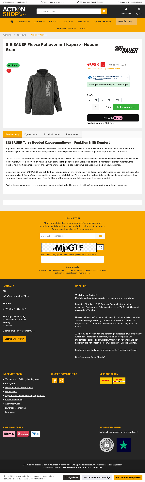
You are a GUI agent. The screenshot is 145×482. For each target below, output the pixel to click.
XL (109, 100)
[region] (43, 92)
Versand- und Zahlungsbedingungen (22, 379)
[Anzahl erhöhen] (102, 107)
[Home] (11, 21)
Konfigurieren (71, 477)
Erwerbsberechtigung (15, 408)
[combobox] (69, 11)
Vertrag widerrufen (14, 339)
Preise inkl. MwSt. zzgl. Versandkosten (103, 69)
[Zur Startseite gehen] (14, 11)
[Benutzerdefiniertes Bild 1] (124, 445)
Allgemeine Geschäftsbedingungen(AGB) (25, 395)
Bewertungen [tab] (72, 134)
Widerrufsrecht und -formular (19, 387)
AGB (104, 270)
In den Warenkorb (126, 107)
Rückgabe (10, 383)
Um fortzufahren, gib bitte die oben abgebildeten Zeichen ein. (68, 255)
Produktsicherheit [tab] (52, 134)
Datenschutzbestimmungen (61, 270)
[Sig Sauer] (126, 49)
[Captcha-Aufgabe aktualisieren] (100, 247)
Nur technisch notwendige (97, 477)
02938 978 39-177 (14, 308)
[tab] (12, 134)
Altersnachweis (12, 404)
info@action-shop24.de (16, 296)
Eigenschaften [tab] (31, 134)
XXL (118, 100)
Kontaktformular (26, 331)
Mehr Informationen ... (38, 479)
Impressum (10, 412)
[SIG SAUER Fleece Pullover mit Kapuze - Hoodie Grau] (43, 92)
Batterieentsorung (14, 399)
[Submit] (100, 236)
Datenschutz (11, 391)
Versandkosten (65, 465)
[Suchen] (104, 11)
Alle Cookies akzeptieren (128, 477)
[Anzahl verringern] (89, 107)
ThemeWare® (96, 467)
